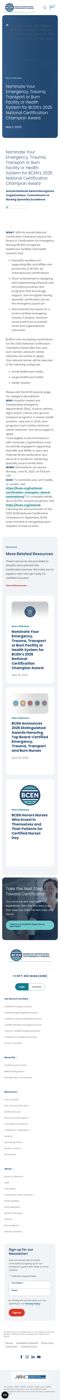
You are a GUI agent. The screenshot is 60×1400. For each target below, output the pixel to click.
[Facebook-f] (21, 1357)
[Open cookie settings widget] (4, 1395)
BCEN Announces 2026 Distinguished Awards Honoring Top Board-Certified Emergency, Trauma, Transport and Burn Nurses (30, 737)
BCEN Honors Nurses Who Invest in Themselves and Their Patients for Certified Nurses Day (30, 826)
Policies (8, 1219)
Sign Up (17, 1312)
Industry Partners (13, 1231)
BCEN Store (10, 1154)
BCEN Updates (11, 1201)
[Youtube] (39, 1357)
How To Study (11, 1099)
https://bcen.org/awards (23, 505)
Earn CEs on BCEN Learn (16, 1105)
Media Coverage (13, 1213)
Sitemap (9, 1343)
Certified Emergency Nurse (18, 1006)
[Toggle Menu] (52, 7)
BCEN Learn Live (12, 1111)
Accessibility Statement (27, 1343)
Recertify (9, 1057)
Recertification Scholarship (18, 1077)
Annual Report (11, 1225)
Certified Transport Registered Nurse (23, 1018)
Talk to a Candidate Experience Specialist (27, 925)
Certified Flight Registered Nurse (20, 1012)
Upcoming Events (13, 1142)
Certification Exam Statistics (18, 1194)
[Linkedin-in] (33, 1357)
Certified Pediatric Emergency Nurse (22, 1024)
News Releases (12, 1207)
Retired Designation (14, 1071)
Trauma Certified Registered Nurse (22, 1030)
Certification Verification (16, 1130)
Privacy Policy (32, 1303)
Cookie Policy (11, 1346)
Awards (8, 1136)
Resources (10, 1092)
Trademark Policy (29, 1346)
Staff (6, 1182)
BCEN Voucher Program (16, 1117)
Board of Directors (13, 1176)
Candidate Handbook (15, 1124)
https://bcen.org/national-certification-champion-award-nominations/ (28, 492)
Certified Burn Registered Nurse (20, 1037)
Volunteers (9, 1188)
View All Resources (16, 586)
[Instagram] (27, 1357)
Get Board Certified (16, 998)
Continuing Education (15, 1065)
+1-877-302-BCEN (30, 976)
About (8, 1168)
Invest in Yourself (12, 1043)
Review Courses (12, 1148)
